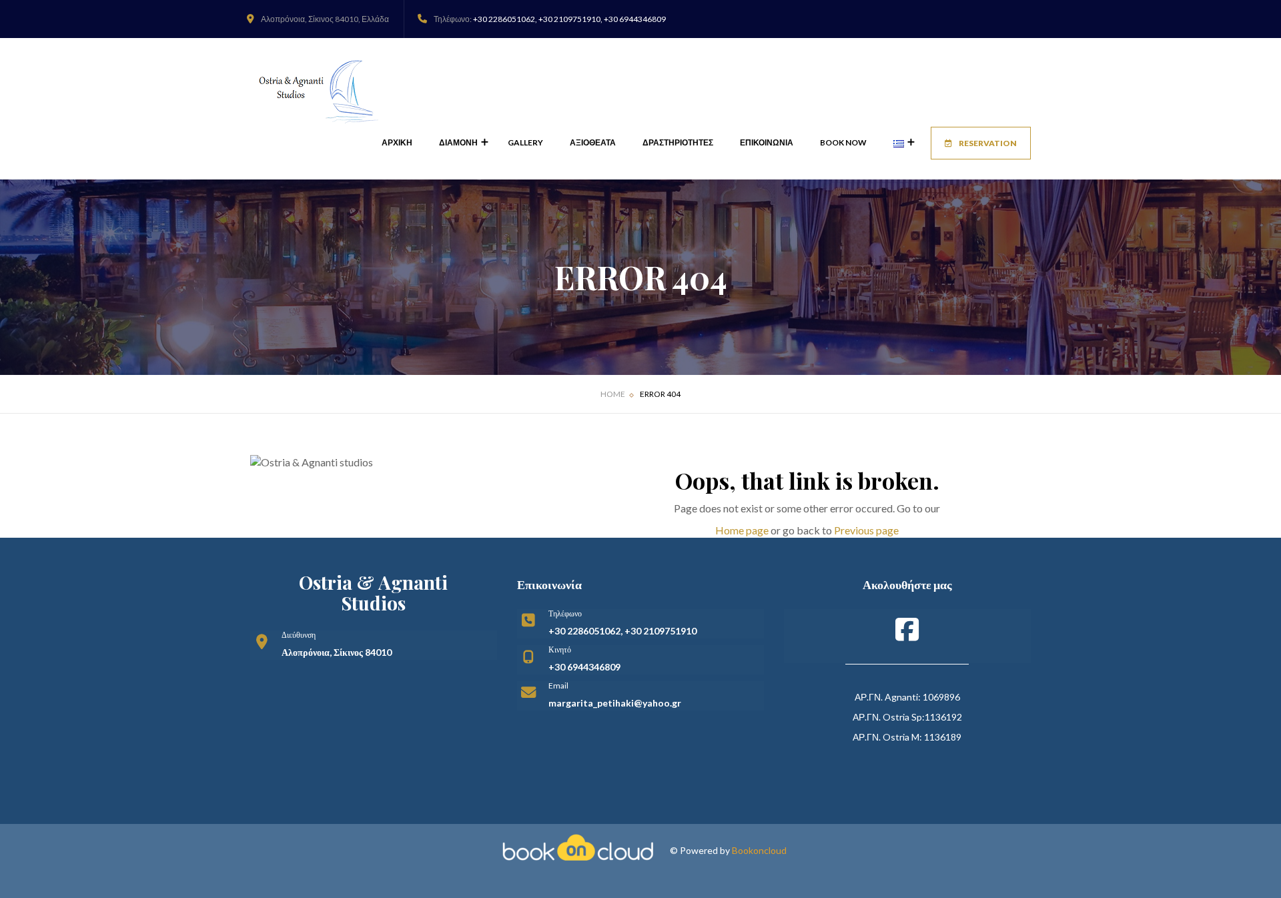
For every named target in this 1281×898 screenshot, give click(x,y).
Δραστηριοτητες (678, 142)
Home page (742, 530)
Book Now (843, 142)
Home (612, 394)
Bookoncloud (759, 850)
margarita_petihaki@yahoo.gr (614, 703)
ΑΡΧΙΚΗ (397, 142)
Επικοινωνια (766, 142)
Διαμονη (459, 142)
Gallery (525, 142)
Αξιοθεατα (593, 142)
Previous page (866, 530)
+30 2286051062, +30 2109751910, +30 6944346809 (569, 19)
